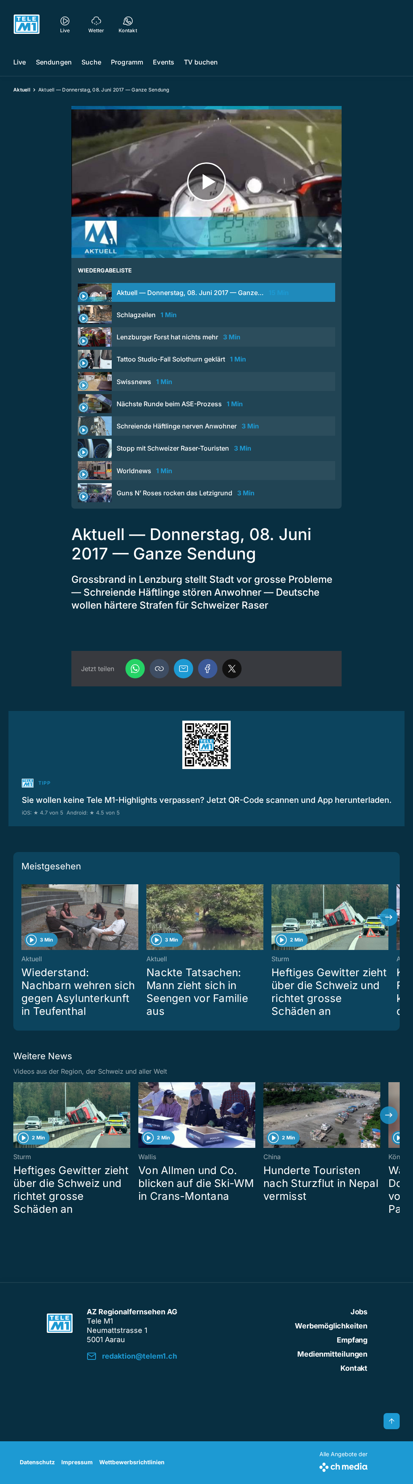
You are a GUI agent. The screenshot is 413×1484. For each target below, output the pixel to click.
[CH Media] (343, 1466)
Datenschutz (37, 1462)
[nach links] (24, 917)
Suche (91, 62)
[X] (232, 668)
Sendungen (54, 62)
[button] (159, 668)
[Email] (183, 668)
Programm (127, 62)
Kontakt (353, 1368)
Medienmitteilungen (332, 1354)
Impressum (77, 1462)
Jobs (358, 1311)
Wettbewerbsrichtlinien (132, 1462)
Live (19, 62)
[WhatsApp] (135, 668)
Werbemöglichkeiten (331, 1326)
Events (163, 62)
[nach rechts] (389, 917)
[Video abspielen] (206, 182)
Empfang (352, 1340)
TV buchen (201, 62)
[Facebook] (207, 668)
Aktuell (21, 90)
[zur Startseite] (27, 24)
